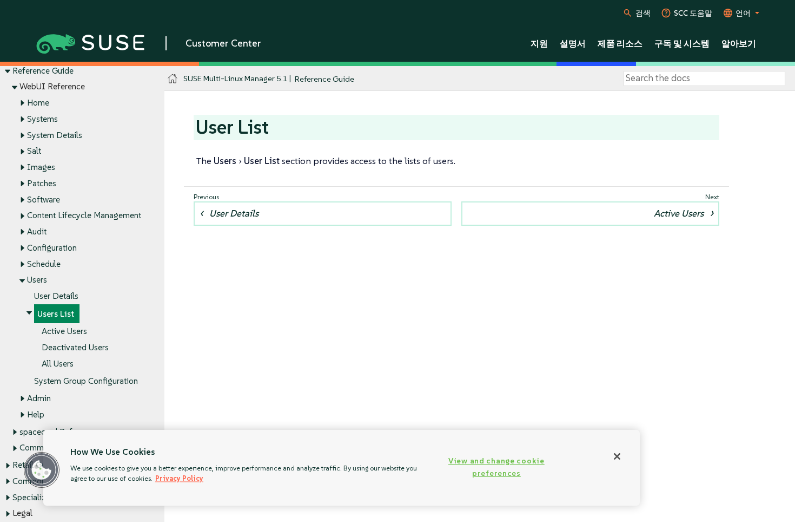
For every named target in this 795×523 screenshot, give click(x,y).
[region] (341, 468)
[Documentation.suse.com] (173, 79)
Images (41, 167)
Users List (55, 314)
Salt (34, 151)
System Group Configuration (86, 381)
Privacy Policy (179, 478)
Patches (41, 183)
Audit (37, 231)
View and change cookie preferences (496, 467)
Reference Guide (43, 71)
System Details (54, 135)
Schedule (44, 264)
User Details (56, 296)
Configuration (52, 248)
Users (37, 279)
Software (43, 199)
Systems (42, 119)
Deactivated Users (75, 347)
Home (38, 102)
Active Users (64, 331)
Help (35, 414)
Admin (39, 398)
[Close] (617, 456)
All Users (58, 363)
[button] (41, 470)
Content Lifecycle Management (84, 215)
